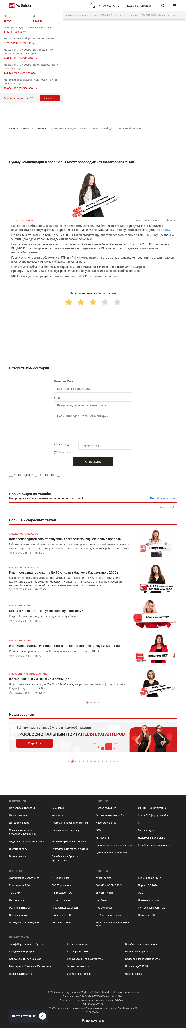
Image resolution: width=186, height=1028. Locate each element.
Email (57, 397)
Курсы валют (103, 877)
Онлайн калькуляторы (138, 951)
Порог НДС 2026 (148, 885)
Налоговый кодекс (20, 973)
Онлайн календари (78, 966)
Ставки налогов (18, 915)
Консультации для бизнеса (25, 958)
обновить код (65, 452)
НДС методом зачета (108, 915)
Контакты (58, 815)
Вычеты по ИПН (105, 892)
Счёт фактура (146, 830)
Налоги (134, 15)
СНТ (140, 822)
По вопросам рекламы (22, 807)
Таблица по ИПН (61, 915)
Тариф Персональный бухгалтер (28, 944)
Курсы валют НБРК (149, 877)
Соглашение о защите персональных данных (22, 832)
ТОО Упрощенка (61, 885)
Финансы (163, 15)
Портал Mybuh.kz (106, 807)
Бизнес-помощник (78, 944)
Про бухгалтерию (148, 900)
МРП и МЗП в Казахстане (113, 15)
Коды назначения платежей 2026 (112, 924)
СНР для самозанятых (151, 907)
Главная (14, 128)
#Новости (17, 220)
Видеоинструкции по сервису (26, 841)
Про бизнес (102, 900)
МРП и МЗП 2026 (62, 922)
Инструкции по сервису (65, 830)
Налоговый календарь (151, 837)
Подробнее (50, 98)
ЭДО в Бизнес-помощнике (111, 852)
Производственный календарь (114, 845)
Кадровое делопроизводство (142, 958)
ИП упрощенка (60, 877)
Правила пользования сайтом (70, 822)
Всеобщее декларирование (154, 845)
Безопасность (17, 856)
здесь (165, 230)
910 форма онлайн (78, 951)
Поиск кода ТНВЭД (136, 966)
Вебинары (58, 807)
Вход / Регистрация (139, 5)
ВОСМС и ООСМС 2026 (109, 885)
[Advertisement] (93, 145)
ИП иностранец (61, 900)
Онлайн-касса (133, 973)
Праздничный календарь (24, 922)
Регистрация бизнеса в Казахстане (30, 966)
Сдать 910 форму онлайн (153, 815)
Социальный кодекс (79, 973)
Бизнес (42, 128)
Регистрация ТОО (19, 885)
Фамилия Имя (63, 381)
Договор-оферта (19, 822)
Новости (28, 128)
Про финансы (104, 907)
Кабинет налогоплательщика (81, 15)
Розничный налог (19, 907)
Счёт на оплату (18, 848)
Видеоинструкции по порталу (69, 841)
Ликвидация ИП (18, 900)
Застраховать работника (24, 877)
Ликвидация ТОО (62, 892)
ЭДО (140, 892)
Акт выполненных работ (110, 815)
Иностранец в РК (106, 822)
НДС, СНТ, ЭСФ (148, 15)
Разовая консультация (65, 907)
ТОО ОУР (14, 892)
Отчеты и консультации (152, 807)
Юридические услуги (21, 951)
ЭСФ (98, 830)
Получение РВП (147, 915)
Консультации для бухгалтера (85, 958)
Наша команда (18, 815)
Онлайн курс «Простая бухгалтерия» (65, 858)
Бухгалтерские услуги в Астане (70, 848)
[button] (87, 702)
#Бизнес (30, 220)
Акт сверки (102, 837)
